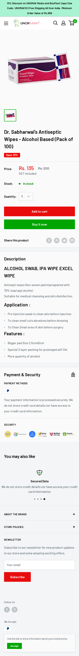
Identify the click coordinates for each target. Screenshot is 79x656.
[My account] (63, 23)
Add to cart (39, 211)
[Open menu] (6, 23)
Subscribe (17, 577)
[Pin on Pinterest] (57, 240)
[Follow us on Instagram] (14, 609)
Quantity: (10, 196)
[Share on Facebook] (49, 240)
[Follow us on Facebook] (7, 609)
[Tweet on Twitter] (64, 240)
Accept (14, 646)
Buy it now (39, 224)
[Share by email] (72, 240)
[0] (71, 23)
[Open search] (55, 23)
